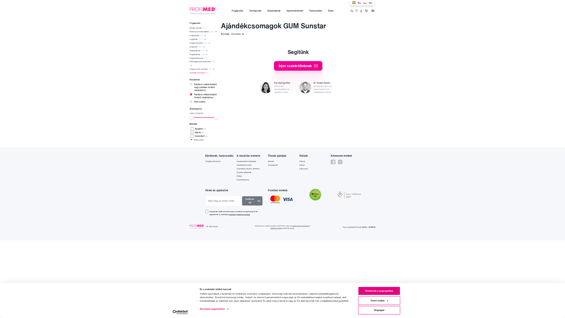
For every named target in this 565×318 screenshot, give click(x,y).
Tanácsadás (315, 11)
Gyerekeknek (197, 51)
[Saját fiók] (361, 10)
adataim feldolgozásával (239, 214)
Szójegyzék (273, 165)
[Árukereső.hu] (329, 195)
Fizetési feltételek (244, 172)
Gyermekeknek (294, 11)
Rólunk (302, 161)
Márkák (271, 161)
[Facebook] (333, 162)
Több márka (197, 140)
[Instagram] (340, 162)
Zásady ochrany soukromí (301, 226)
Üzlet (331, 11)
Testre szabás (377, 300)
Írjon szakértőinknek (295, 66)
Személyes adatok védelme (248, 169)
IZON (364, 227)
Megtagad (379, 310)
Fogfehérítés (197, 54)
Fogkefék (196, 39)
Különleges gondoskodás (202, 61)
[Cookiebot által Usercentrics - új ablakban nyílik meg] (180, 312)
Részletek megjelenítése (212, 309)
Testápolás (255, 11)
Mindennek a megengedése (379, 291)
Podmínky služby (276, 228)
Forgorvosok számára (201, 69)
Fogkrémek (196, 35)
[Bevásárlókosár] (367, 11)
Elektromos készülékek (202, 32)
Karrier (302, 165)
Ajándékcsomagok (199, 73)
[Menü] (373, 11)
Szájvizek (196, 47)
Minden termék (198, 28)
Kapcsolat (303, 169)
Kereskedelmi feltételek (246, 161)
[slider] (192, 117)
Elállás (239, 176)
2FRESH (371, 227)
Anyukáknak (274, 11)
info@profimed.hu (213, 161)
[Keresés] (352, 10)
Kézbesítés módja (244, 165)
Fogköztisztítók (198, 43)
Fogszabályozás (198, 58)
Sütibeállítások (243, 180)
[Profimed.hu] (203, 11)
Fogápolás (237, 11)
